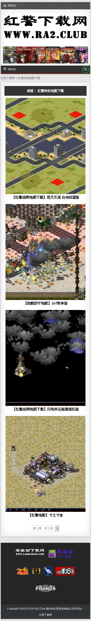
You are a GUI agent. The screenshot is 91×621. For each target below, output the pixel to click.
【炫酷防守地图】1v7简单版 (45, 303)
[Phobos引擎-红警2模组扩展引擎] (45, 589)
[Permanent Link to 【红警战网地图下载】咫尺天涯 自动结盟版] (45, 146)
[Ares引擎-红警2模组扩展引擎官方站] (48, 572)
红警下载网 (45, 614)
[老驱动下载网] (29, 553)
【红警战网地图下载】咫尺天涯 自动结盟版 (45, 197)
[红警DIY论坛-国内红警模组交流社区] (22, 572)
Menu (12, 5)
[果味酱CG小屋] (62, 554)
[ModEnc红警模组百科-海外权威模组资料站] (36, 572)
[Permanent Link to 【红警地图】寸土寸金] (45, 464)
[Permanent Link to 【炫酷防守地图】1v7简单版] (45, 252)
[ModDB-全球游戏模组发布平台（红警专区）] (65, 572)
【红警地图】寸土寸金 (45, 515)
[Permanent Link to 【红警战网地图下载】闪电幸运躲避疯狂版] (45, 358)
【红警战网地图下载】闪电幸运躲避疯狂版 (45, 409)
